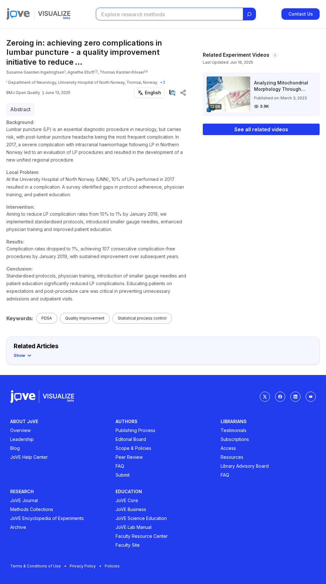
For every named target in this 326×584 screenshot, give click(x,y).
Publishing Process (135, 430)
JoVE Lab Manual (134, 527)
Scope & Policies (133, 448)
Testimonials (233, 430)
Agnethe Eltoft (80, 72)
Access (228, 448)
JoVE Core (127, 500)
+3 (162, 82)
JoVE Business (131, 509)
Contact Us (300, 14)
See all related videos (261, 129)
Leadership (22, 439)
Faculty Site (128, 545)
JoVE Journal (24, 500)
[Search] (249, 14)
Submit (123, 475)
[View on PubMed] (172, 93)
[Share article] (183, 92)
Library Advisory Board (245, 466)
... (78, 62)
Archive (18, 527)
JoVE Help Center (29, 457)
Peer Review (129, 457)
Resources (232, 457)
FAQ (120, 466)
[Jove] (18, 14)
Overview (20, 430)
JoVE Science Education (141, 518)
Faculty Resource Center (142, 536)
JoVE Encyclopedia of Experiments (47, 518)
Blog (15, 448)
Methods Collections (31, 509)
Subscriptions (235, 439)
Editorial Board (131, 439)
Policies (112, 566)
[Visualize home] (54, 14)
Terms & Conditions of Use (35, 566)
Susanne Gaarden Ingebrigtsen (35, 72)
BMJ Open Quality (23, 92)
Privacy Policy (83, 566)
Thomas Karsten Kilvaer (122, 72)
